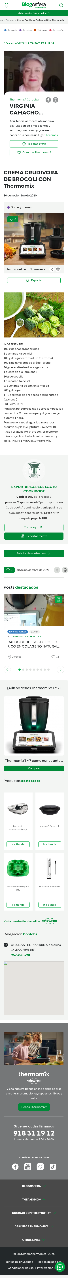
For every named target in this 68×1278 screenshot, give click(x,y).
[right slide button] (60, 669)
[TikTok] (53, 1167)
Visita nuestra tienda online (32, 13)
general (10, 20)
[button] (61, 5)
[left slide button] (7, 669)
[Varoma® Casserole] (49, 807)
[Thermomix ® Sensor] (49, 868)
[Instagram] (40, 1167)
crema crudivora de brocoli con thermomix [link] (40, 20)
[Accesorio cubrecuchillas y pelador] (18, 807)
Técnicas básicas (17, 631)
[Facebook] (15, 1167)
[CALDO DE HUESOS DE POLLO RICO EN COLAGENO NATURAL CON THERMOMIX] (34, 613)
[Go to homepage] (34, 5)
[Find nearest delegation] (6, 5)
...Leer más (51, 135)
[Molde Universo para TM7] (18, 868)
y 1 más (35, 631)
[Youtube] (28, 1167)
